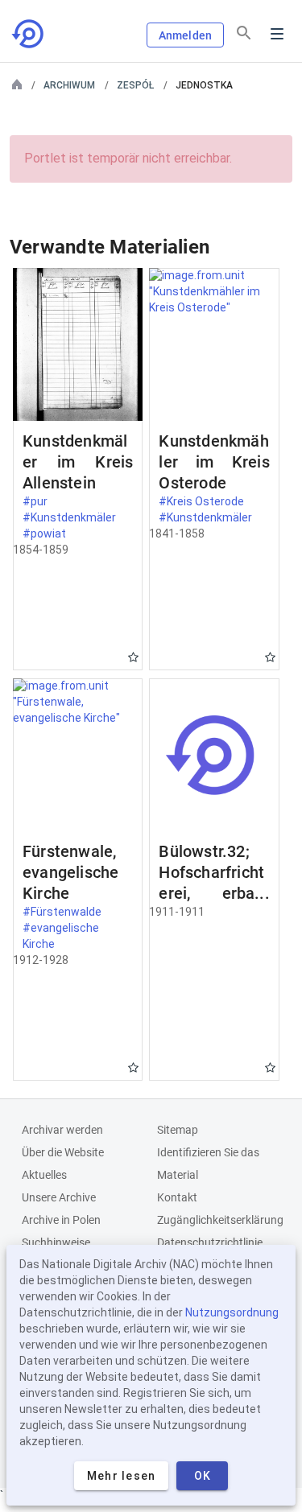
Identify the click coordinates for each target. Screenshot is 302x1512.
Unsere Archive (59, 1197)
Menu (277, 34)
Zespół (135, 85)
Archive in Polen (61, 1219)
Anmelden (185, 35)
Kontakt (177, 1197)
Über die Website (63, 1152)
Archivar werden (62, 1129)
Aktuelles (44, 1174)
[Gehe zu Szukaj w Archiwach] (29, 33)
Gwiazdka (133, 657)
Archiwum (69, 85)
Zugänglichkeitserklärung (220, 1219)
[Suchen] (244, 33)
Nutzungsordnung (232, 1312)
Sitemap (177, 1129)
